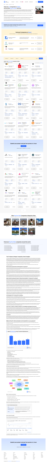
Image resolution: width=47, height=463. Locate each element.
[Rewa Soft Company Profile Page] (6, 104)
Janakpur (23, 226)
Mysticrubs (36, 173)
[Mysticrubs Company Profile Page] (33, 173)
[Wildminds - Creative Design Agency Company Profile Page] (19, 66)
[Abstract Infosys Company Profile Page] (33, 66)
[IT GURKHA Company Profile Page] (6, 173)
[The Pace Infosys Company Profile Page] (19, 123)
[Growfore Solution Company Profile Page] (6, 123)
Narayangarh (10, 85)
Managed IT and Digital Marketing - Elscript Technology (38, 192)
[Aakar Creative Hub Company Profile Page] (6, 85)
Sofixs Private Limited (24, 154)
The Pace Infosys (24, 122)
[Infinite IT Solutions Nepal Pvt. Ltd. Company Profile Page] (19, 104)
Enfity (9, 154)
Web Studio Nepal (10, 48)
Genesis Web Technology (38, 122)
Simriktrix (23, 192)
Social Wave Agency (38, 154)
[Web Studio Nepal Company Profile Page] (6, 49)
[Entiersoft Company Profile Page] (33, 85)
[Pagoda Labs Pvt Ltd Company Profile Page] (6, 66)
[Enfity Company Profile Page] (6, 155)
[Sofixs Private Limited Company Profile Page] (19, 155)
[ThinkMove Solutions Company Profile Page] (6, 43)
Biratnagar (23, 235)
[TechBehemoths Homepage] (6, 2)
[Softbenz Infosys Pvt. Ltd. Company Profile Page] (19, 85)
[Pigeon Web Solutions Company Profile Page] (6, 192)
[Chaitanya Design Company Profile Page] (33, 104)
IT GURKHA (10, 173)
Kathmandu (10, 49)
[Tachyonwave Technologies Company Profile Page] (6, 37)
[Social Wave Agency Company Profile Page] (33, 155)
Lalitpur (10, 38)
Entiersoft (36, 84)
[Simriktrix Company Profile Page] (19, 192)
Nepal (11, 38)
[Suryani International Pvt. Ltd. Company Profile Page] (19, 173)
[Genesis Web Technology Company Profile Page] (33, 123)
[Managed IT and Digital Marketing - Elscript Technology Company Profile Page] (33, 192)
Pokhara (10, 123)
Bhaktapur (23, 193)
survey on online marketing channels (17, 328)
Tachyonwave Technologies (11, 37)
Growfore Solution (10, 122)
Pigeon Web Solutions (11, 192)
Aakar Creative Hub (10, 84)
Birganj (36, 85)
